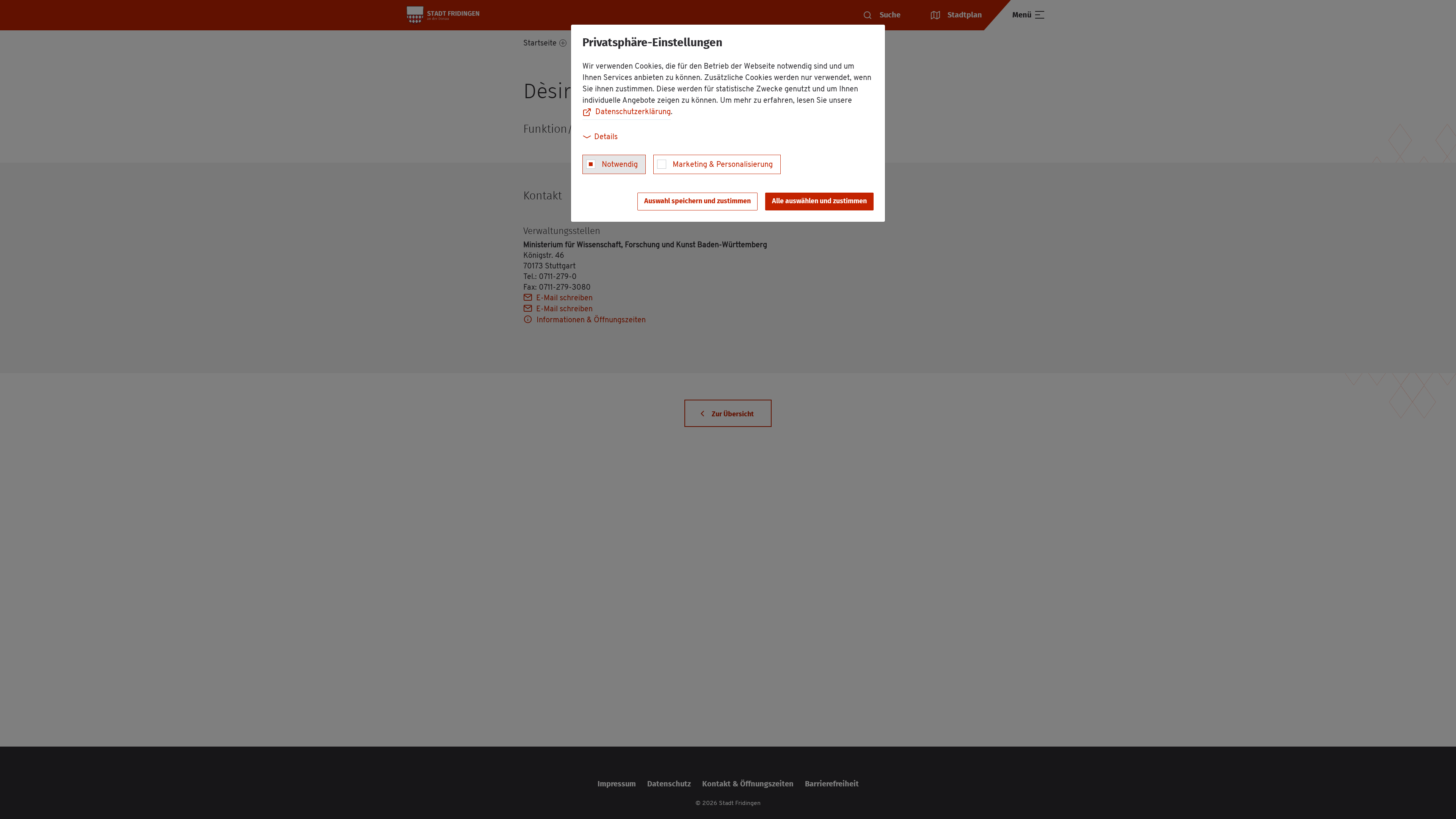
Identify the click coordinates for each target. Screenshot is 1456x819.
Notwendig (620, 165)
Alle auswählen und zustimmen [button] (819, 201)
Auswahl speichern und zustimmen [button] (697, 201)
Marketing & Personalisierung (723, 165)
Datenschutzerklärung (633, 112)
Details (606, 137)
